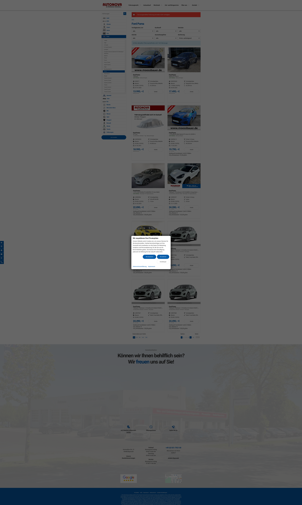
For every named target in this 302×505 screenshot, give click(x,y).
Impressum (151, 266)
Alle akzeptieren (149, 256)
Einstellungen (163, 261)
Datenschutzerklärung (140, 266)
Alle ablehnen (163, 256)
